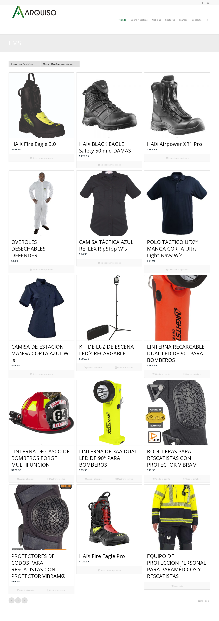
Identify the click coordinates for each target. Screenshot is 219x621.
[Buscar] (207, 19)
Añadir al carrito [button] (94, 367)
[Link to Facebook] (202, 2)
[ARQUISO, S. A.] (34, 19)
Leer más (178, 586)
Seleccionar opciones (42, 158)
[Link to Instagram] (207, 2)
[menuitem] (122, 19)
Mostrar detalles (125, 367)
